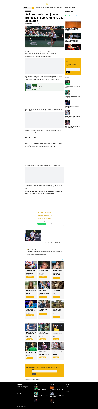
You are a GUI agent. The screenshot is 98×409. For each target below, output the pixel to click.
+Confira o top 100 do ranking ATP (44, 212)
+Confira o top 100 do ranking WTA (44, 215)
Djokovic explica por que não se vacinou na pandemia (31, 354)
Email (33, 369)
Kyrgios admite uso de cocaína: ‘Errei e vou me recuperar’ (72, 107)
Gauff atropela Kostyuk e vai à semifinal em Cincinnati (57, 353)
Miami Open (37, 379)
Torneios (52, 384)
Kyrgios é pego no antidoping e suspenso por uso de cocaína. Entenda (72, 117)
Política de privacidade (69, 389)
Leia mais (30, 339)
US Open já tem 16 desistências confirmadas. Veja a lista (44, 353)
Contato (67, 388)
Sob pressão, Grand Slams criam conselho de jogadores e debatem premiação (71, 29)
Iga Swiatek (33, 379)
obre (67, 386)
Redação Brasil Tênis (28, 23)
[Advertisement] (44, 67)
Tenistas (66, 85)
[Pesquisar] (33, 8)
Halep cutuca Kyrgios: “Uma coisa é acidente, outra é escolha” (72, 97)
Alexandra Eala (28, 379)
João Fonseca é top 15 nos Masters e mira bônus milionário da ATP (72, 127)
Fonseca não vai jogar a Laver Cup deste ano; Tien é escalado (72, 51)
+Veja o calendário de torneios (44, 218)
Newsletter (67, 393)
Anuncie (67, 391)
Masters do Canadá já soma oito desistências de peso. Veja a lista (71, 41)
